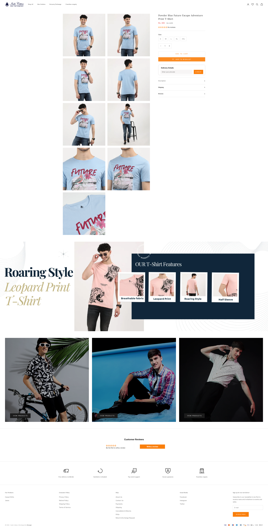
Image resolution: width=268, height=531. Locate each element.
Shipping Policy (64, 504)
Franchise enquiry (71, 4)
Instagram (183, 500)
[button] (163, 27)
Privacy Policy (64, 497)
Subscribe (241, 514)
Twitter (182, 504)
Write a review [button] (152, 447)
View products (20, 416)
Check (198, 72)
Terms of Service (65, 507)
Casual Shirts (9, 497)
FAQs (117, 514)
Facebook (183, 497)
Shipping (119, 507)
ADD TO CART (181, 54)
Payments (119, 504)
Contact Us (119, 500)
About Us (119, 497)
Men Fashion (41, 4)
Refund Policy (63, 500)
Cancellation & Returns (123, 511)
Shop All (30, 4)
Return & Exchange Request (125, 518)
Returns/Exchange (55, 4)
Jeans (7, 500)
